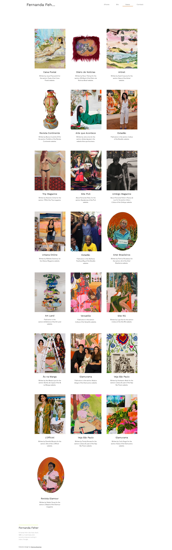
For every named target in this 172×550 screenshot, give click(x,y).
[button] (106, 4)
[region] (50, 58)
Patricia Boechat (36, 547)
